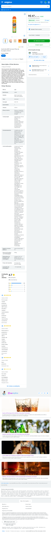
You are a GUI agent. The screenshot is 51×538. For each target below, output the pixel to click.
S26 (17, 490)
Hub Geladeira (37, 490)
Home (3, 531)
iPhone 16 (14, 490)
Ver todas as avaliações (13, 386)
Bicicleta (35, 494)
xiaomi (48, 493)
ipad (28, 495)
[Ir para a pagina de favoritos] (41, 2)
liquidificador (23, 495)
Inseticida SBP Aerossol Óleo (15, 483)
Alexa (14, 496)
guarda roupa (32, 495)
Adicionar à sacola (39, 40)
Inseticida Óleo (4, 485)
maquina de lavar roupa (15, 495)
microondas (3, 493)
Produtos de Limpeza (15, 531)
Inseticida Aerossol (43, 483)
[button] (48, 6)
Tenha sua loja (29, 506)
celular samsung (30, 493)
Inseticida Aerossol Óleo (33, 483)
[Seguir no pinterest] (47, 393)
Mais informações (24, 501)
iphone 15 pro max (22, 493)
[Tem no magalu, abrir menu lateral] (2, 2)
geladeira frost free (40, 495)
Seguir (44, 56)
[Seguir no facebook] (42, 393)
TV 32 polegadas (27, 496)
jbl (44, 494)
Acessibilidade (28, 508)
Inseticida (23, 531)
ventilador (4, 494)
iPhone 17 (9, 490)
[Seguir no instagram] (45, 393)
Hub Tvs (42, 490)
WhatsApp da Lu (5, 506)
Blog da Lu (4, 504)
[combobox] (25, 6)
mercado (7, 531)
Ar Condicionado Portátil (24, 494)
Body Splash (40, 494)
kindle (8, 493)
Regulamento (5, 508)
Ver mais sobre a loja (39, 60)
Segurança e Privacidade (7, 510)
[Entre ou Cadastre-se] (49, 2)
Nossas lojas (28, 504)
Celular (16, 494)
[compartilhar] (24, 35)
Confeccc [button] (9, 59)
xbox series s (43, 493)
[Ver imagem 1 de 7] (14, 24)
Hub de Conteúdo (22, 490)
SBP (15, 89)
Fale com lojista (35, 56)
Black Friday (3, 490)
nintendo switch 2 (10, 494)
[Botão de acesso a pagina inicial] (21, 2)
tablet (31, 494)
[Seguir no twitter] (39, 393)
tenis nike (7, 495)
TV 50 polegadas (20, 496)
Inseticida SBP (24, 483)
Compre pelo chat (10, 521)
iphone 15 (47, 490)
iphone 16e (37, 493)
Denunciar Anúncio (33, 74)
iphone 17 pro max (14, 493)
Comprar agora (39, 44)
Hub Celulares (30, 490)
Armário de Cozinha (8, 496)
